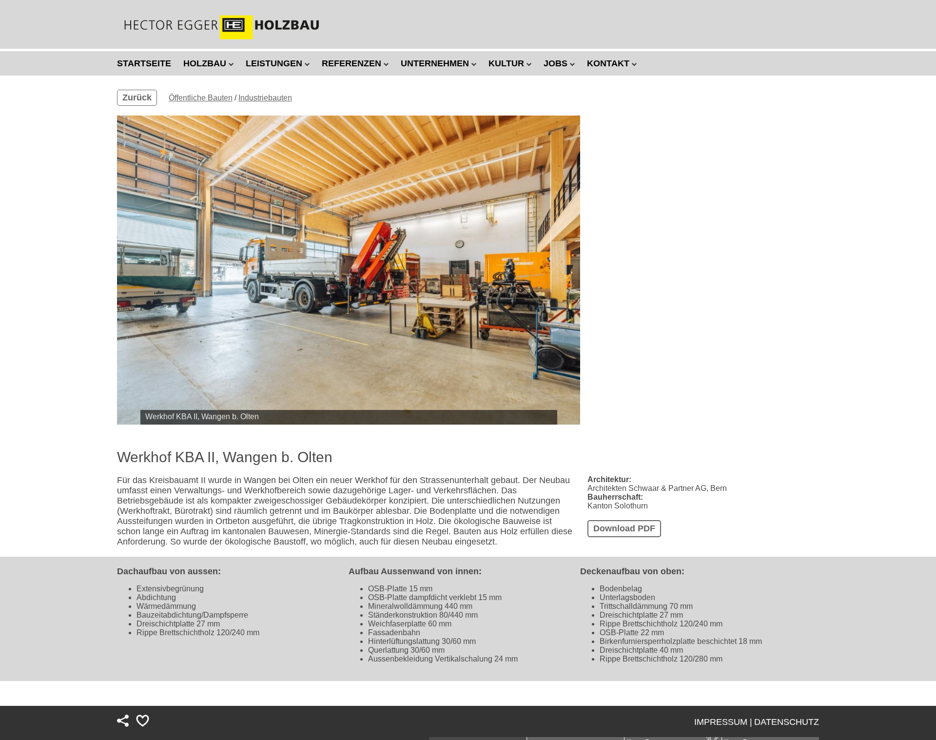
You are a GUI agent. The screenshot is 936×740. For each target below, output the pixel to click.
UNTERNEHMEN (436, 63)
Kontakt (609, 63)
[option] (348, 270)
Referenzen (353, 63)
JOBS (557, 63)
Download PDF (624, 528)
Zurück (137, 97)
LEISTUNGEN (275, 63)
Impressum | (723, 722)
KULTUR (507, 63)
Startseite (144, 63)
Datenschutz (786, 722)
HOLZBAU (206, 63)
